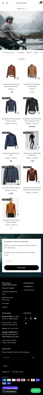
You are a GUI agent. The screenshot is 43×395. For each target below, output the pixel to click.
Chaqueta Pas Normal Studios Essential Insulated (11, 221)
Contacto (4, 307)
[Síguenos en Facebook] (26, 318)
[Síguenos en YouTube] (35, 318)
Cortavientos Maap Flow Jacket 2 (11, 188)
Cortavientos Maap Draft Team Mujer (11, 154)
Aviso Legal (5, 303)
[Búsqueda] (7, 3)
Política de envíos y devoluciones (7, 299)
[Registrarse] (33, 357)
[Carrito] (40, 3)
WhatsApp (35, 390)
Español (5, 366)
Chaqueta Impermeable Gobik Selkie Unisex (32, 154)
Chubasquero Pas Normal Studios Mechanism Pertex (10, 120)
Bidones (29, 53)
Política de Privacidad (8, 288)
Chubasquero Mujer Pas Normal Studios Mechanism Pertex (32, 120)
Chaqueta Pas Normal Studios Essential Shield (32, 85)
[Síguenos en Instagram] (30, 318)
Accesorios (21, 53)
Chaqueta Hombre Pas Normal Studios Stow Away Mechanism (32, 189)
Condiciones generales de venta (9, 293)
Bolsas (36, 53)
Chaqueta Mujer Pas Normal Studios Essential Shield (11, 85)
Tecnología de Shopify (18, 372)
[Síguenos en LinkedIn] (26, 323)
